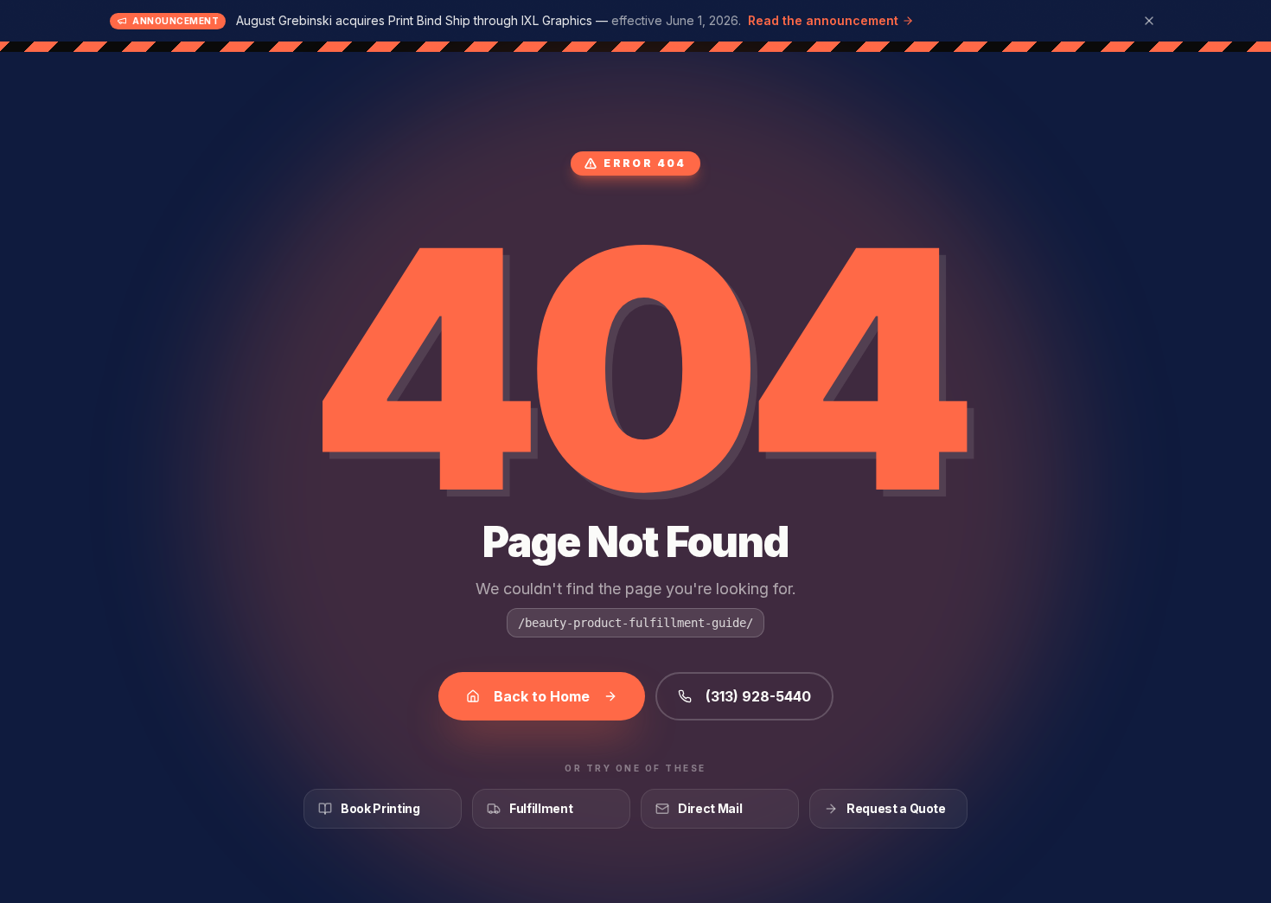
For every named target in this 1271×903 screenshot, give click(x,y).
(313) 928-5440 (758, 696)
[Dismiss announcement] (1149, 21)
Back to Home (542, 696)
